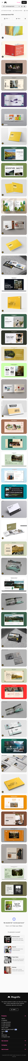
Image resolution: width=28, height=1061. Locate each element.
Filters (19, 18)
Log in (24, 2)
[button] (14, 1009)
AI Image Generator (6, 1022)
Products (4, 1016)
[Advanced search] (25, 18)
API (2, 1033)
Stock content (4, 1027)
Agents (4, 1031)
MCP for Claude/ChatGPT (9, 1029)
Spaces (3, 1018)
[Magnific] (14, 997)
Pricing (18, 2)
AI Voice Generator (5, 1026)
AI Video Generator (6, 1024)
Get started (4, 1041)
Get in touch (4, 1049)
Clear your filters (17, 926)
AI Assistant (4, 1020)
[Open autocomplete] (3, 6)
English (14, 1009)
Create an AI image (7, 10)
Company (4, 1045)
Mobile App (4, 1035)
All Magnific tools (5, 1036)
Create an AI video (18, 10)
